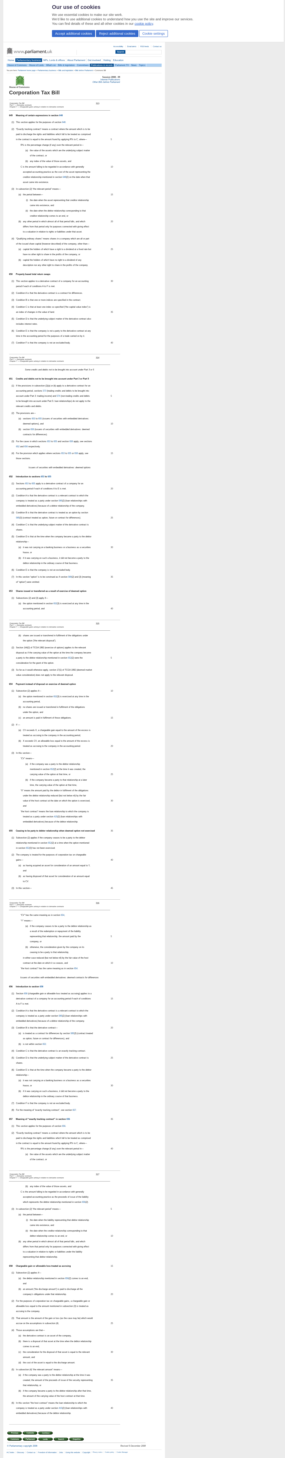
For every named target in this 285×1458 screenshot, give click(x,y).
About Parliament (76, 60)
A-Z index (10, 1452)
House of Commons (17, 65)
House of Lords (36, 65)
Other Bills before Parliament (106, 82)
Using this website (72, 1452)
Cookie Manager (122, 1452)
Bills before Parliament (84, 70)
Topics (142, 65)
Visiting (107, 60)
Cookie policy (109, 1452)
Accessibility (118, 46)
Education (118, 60)
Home (11, 60)
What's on (51, 65)
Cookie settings (153, 33)
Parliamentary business (28, 60)
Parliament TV (122, 65)
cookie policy (144, 23)
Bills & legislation (66, 65)
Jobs (61, 1452)
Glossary (20, 1452)
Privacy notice (97, 1452)
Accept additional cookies (73, 33)
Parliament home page (27, 70)
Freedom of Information (47, 1452)
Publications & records (102, 65)
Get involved (94, 60)
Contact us (157, 46)
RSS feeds (144, 46)
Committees (83, 65)
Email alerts (131, 46)
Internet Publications (110, 79)
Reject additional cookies (117, 33)
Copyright (86, 1452)
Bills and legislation (65, 70)
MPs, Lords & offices (54, 60)
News (134, 65)
